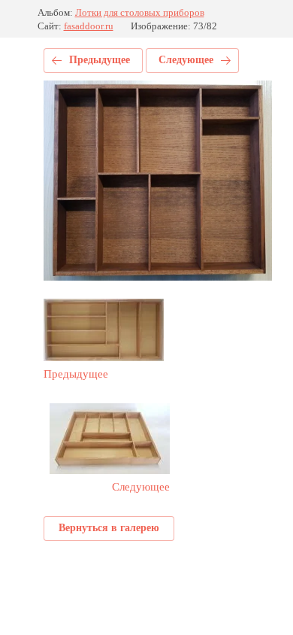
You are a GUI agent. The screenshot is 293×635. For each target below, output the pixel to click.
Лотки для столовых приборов (139, 12)
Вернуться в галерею (109, 527)
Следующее (186, 59)
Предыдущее (99, 59)
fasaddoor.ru (88, 26)
